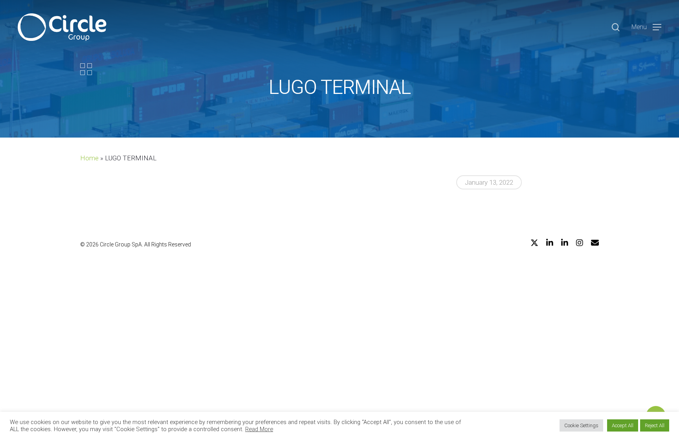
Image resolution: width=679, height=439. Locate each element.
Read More (259, 429)
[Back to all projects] (86, 69)
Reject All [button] (654, 425)
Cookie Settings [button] (581, 425)
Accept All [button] (622, 425)
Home (89, 158)
